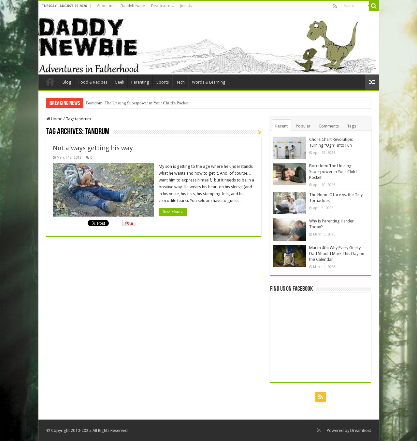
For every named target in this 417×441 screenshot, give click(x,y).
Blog (67, 82)
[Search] (374, 6)
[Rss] (335, 6)
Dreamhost (360, 430)
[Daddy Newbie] (208, 42)
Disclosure (160, 6)
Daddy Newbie (50, 81)
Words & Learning (208, 82)
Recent (281, 126)
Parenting (140, 82)
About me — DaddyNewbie (121, 6)
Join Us (186, 6)
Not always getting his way (93, 148)
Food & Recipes (93, 82)
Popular (303, 126)
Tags (351, 126)
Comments (329, 126)
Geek (119, 82)
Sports (162, 82)
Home (56, 118)
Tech (180, 82)
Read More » (173, 212)
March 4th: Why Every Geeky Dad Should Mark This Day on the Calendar (336, 253)
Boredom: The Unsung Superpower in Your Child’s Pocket (137, 102)
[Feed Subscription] (259, 132)
